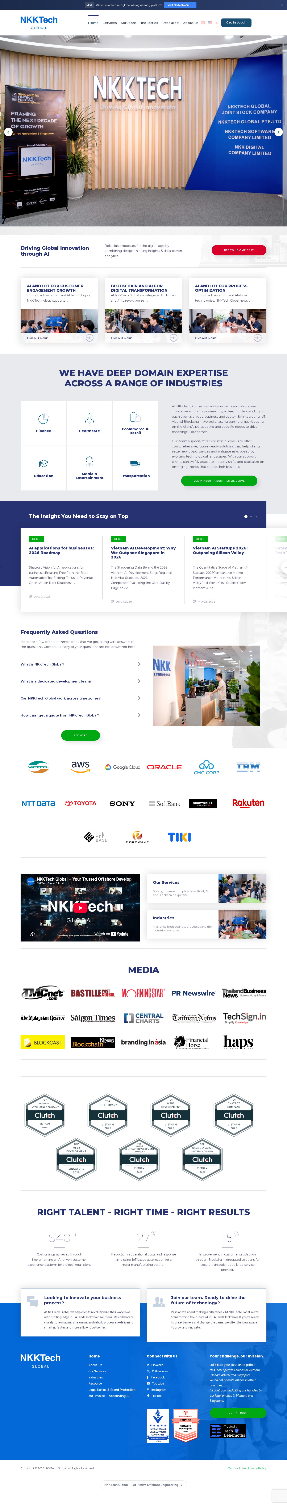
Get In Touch (238, 1412)
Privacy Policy (257, 1468)
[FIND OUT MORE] (59, 312)
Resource (170, 23)
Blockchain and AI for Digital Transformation (139, 288)
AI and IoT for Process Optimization (221, 288)
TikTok (156, 1396)
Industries (149, 23)
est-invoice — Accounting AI (108, 1396)
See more (80, 735)
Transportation (135, 476)
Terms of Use (237, 1468)
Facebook (158, 1377)
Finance (43, 431)
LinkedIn (157, 1365)
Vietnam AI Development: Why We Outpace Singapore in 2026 (143, 553)
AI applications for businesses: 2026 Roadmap (61, 550)
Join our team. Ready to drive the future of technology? (208, 1300)
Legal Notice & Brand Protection (112, 1390)
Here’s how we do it (239, 250)
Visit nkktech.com (178, 5)
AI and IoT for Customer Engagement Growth (55, 288)
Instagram (158, 1390)
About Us (95, 1365)
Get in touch (236, 22)
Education (43, 476)
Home (93, 23)
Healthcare (89, 431)
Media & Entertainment (89, 476)
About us (191, 23)
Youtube (158, 1383)
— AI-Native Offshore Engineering (141, 1485)
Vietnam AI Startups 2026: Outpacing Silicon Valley (220, 550)
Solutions (129, 23)
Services (110, 23)
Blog (36, 538)
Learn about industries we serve (219, 480)
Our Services (166, 882)
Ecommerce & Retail (135, 431)
